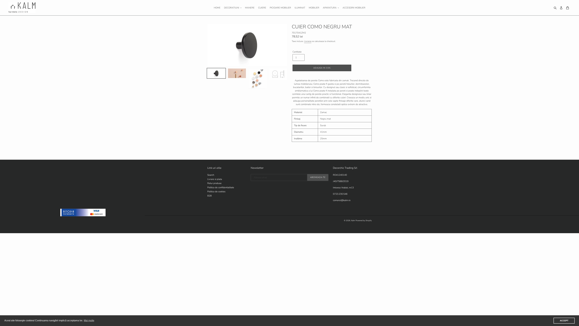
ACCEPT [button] (564, 320)
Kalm (353, 220)
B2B (209, 195)
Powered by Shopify (364, 220)
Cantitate (297, 51)
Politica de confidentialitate (220, 187)
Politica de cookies (216, 191)
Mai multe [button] (89, 320)
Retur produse (214, 183)
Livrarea (307, 41)
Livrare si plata (214, 179)
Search (210, 174)
